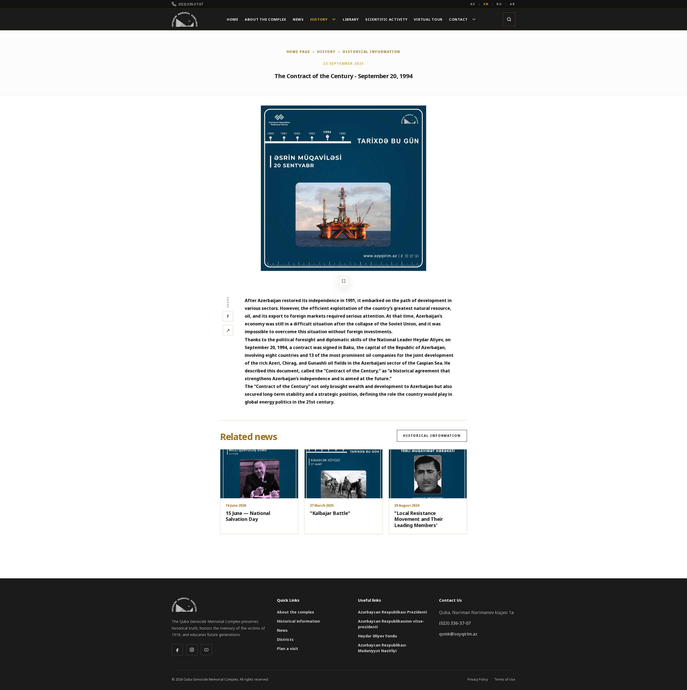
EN (486, 4)
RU (499, 4)
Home (232, 19)
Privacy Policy (477, 679)
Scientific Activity (386, 19)
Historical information (371, 51)
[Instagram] (192, 649)
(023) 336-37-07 (190, 4)
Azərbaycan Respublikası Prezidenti (392, 612)
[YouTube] (206, 649)
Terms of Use (504, 679)
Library (351, 19)
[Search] (509, 19)
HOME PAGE (298, 51)
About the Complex (265, 19)
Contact (458, 19)
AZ (473, 4)
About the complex (295, 612)
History (319, 19)
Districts (285, 639)
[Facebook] (177, 649)
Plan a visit (287, 648)
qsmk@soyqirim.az (458, 634)
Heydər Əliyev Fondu (377, 635)
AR (512, 4)
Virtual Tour (428, 19)
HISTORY (326, 51)
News (298, 19)
